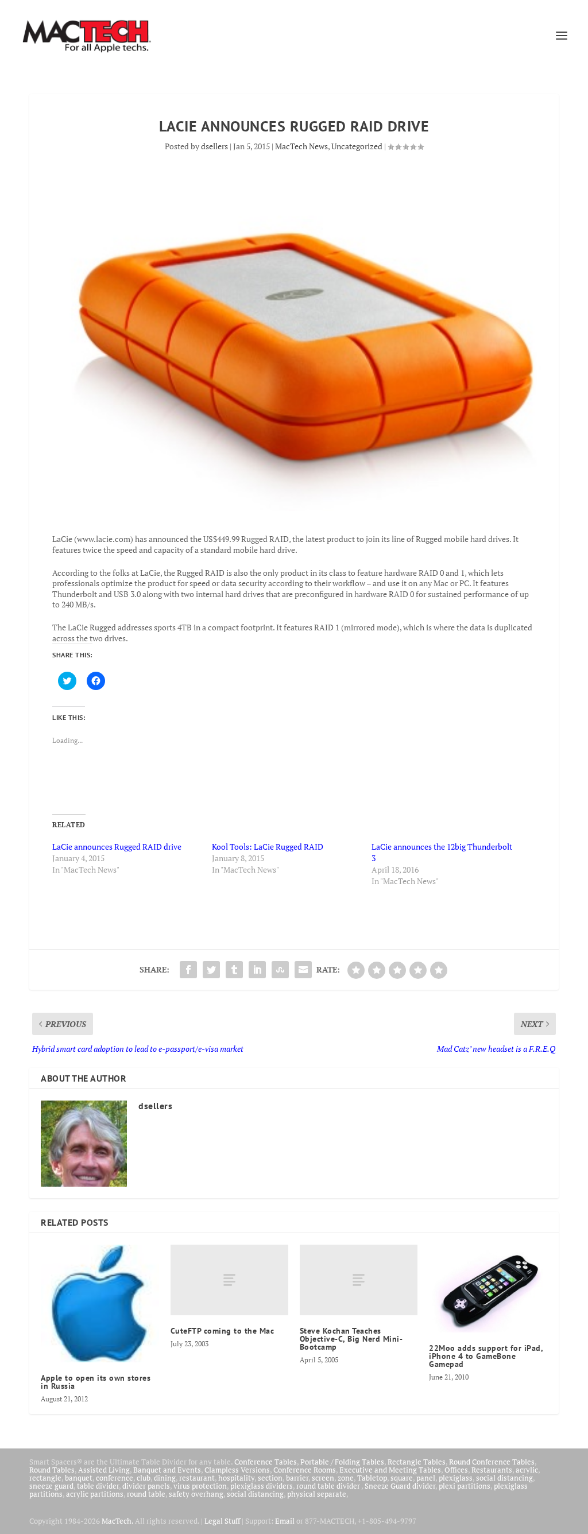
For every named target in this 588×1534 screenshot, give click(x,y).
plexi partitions (464, 1486)
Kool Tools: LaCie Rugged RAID (267, 846)
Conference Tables (265, 1461)
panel (425, 1478)
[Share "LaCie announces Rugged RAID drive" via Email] (303, 969)
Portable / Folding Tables (342, 1461)
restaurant (197, 1478)
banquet (78, 1478)
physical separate (316, 1494)
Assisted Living (104, 1470)
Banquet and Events (167, 1470)
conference (114, 1478)
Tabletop (372, 1478)
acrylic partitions (94, 1494)
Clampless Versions (237, 1470)
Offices (456, 1470)
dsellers (214, 146)
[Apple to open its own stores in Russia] (99, 1303)
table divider (98, 1486)
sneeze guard (51, 1486)
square (401, 1478)
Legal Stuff (222, 1521)
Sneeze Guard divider (400, 1486)
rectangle (45, 1478)
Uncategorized (356, 146)
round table (146, 1494)
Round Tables (52, 1470)
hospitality (236, 1478)
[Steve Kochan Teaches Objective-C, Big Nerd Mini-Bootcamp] (358, 1280)
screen (323, 1478)
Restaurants (491, 1470)
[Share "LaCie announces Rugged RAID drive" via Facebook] (188, 969)
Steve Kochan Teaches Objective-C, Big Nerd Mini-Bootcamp (351, 1339)
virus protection (200, 1486)
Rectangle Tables (417, 1461)
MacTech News (301, 146)
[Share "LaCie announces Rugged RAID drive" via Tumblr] (234, 969)
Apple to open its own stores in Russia (95, 1382)
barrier (297, 1478)
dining (165, 1478)
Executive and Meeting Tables (390, 1470)
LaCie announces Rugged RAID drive (116, 846)
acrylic (527, 1470)
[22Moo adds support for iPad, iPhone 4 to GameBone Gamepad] (488, 1288)
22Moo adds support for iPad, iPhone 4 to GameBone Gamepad (486, 1356)
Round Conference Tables (492, 1461)
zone (346, 1478)
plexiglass (456, 1478)
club (143, 1478)
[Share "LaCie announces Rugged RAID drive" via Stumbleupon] (280, 969)
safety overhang (196, 1494)
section (270, 1478)
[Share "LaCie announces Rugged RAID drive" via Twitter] (211, 969)
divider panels (146, 1486)
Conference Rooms (304, 1470)
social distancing (504, 1478)
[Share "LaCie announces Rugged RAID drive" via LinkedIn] (257, 969)
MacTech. (117, 1521)
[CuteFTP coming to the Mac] (229, 1280)
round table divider (328, 1486)
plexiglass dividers (261, 1486)
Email (285, 1521)
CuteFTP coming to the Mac (222, 1331)
